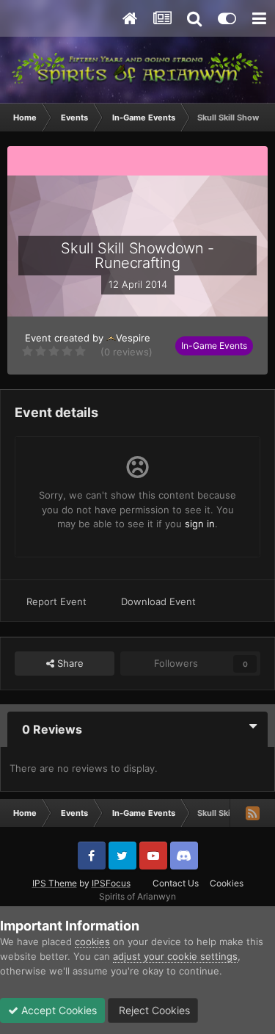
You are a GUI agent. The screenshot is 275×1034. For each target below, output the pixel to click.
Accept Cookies (57, 1010)
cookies (92, 941)
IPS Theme (54, 883)
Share (69, 663)
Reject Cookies (153, 1010)
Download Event (158, 601)
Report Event (56, 601)
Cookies (226, 883)
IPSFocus (111, 883)
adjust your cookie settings (175, 956)
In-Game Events (214, 345)
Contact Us (176, 883)
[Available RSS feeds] (252, 813)
